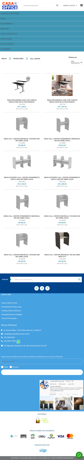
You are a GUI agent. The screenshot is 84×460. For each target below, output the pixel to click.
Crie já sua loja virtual (42, 453)
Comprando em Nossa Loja (11, 307)
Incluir (6, 367)
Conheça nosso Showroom (11, 311)
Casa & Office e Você (9, 303)
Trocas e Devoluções (9, 318)
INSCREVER (42, 372)
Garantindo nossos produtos (11, 314)
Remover (15, 367)
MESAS (4, 58)
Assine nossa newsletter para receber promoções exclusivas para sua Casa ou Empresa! (32, 356)
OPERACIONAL (18, 58)
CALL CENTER (35, 59)
